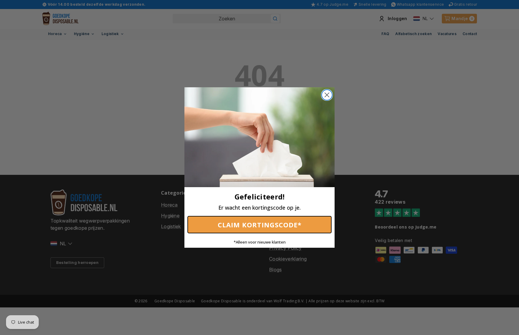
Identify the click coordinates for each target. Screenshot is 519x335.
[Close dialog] (327, 95)
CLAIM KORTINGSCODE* (260, 224)
